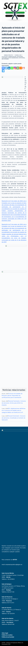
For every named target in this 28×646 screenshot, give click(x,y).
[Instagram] (15, 68)
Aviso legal (5, 633)
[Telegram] (3, 71)
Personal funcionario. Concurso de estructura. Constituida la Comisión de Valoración (13, 418)
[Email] (17, 68)
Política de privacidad (8, 637)
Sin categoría (5, 59)
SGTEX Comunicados (13, 57)
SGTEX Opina (22, 57)
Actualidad (5, 56)
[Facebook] (3, 68)
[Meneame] (20, 68)
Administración (12, 56)
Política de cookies (7, 635)
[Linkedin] (9, 68)
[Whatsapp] (12, 68)
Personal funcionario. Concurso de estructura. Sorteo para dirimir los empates (14, 403)
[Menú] (25, 11)
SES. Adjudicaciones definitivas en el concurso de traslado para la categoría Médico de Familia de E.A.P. (13, 410)
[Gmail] (23, 68)
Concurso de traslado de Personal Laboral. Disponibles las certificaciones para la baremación (12, 395)
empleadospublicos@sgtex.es (13, 564)
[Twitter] (6, 68)
